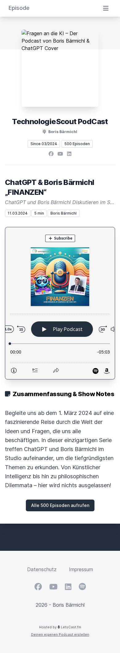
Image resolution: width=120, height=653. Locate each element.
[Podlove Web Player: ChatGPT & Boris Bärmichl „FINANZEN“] (60, 303)
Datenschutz (42, 569)
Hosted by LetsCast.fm (60, 627)
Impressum (81, 569)
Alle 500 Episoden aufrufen (60, 505)
